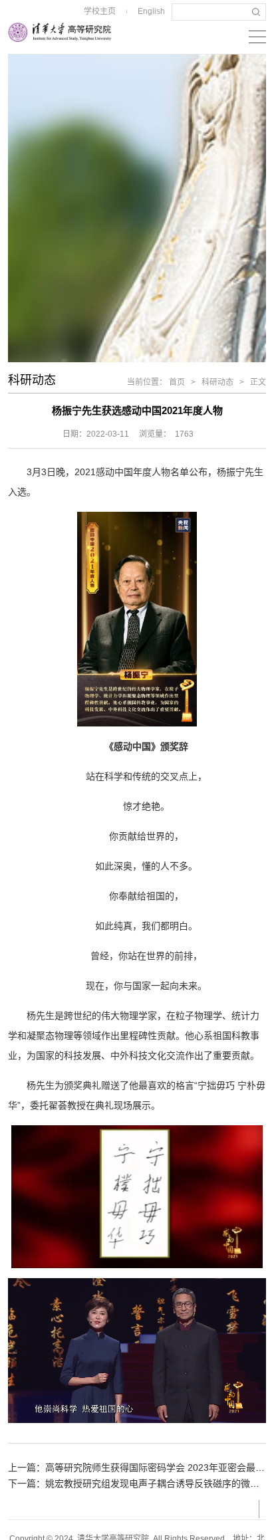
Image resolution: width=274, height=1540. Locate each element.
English (151, 11)
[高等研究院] (59, 31)
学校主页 (100, 11)
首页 (177, 382)
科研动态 (217, 382)
